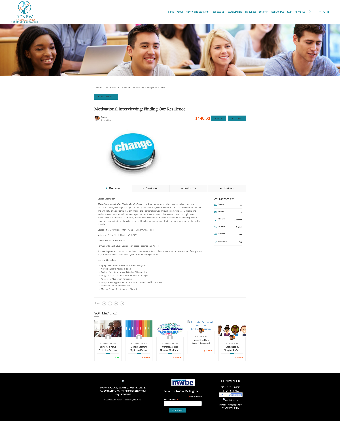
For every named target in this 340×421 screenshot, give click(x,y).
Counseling (218, 12)
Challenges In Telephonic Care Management (232, 348)
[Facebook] (104, 303)
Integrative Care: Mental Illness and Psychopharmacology (201, 342)
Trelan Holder (201, 336)
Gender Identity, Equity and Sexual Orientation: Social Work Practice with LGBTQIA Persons (139, 348)
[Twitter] (110, 303)
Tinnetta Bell (230, 408)
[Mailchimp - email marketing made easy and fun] (196, 412)
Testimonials (277, 12)
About (180, 12)
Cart (289, 12)
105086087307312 (108, 343)
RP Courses (111, 87)
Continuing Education (197, 12)
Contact (263, 12)
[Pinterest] (116, 303)
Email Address (171, 399)
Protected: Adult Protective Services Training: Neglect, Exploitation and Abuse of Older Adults (107, 348)
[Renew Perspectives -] (24, 12)
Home (171, 12)
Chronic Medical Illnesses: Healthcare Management (170, 348)
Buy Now (218, 118)
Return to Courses (106, 97)
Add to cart (237, 118)
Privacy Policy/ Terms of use (117, 387)
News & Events (235, 12)
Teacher (104, 117)
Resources (250, 12)
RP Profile (300, 12)
